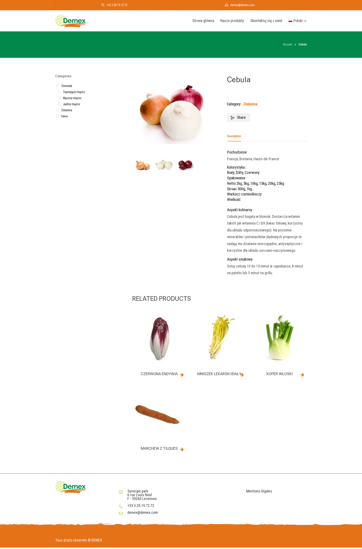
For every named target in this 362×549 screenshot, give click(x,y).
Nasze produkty (232, 20)
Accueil (287, 44)
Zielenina (250, 104)
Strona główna (203, 20)
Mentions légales (259, 491)
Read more (182, 375)
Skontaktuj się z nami (266, 20)
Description (234, 136)
